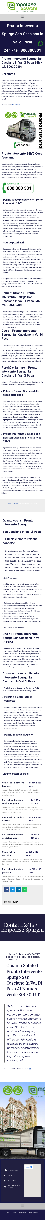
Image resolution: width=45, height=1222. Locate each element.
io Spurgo (27, 1068)
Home (10, 503)
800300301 (16, 105)
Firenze (16, 503)
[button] (22, 16)
